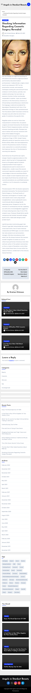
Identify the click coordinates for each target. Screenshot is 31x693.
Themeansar (15, 691)
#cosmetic (6, 35)
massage (12, 579)
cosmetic (15, 567)
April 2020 (5, 531)
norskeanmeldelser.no (21, 579)
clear (19, 564)
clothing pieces (6, 567)
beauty (23, 560)
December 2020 (6, 500)
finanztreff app (6, 573)
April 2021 (4, 484)
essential (19, 570)
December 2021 (6, 469)
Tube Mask (16, 592)
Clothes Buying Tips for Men (10, 424)
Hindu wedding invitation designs (10, 576)
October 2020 (5, 507)
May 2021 (4, 480)
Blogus (23, 688)
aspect (11, 560)
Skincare (4, 380)
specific (23, 589)
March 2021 (5, 488)
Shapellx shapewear (13, 586)
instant (23, 576)
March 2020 (5, 534)
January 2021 (5, 496)
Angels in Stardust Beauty (15, 5)
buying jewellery (7, 564)
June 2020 (5, 523)
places (11, 582)
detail (13, 570)
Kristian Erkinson (11, 33)
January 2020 (6, 542)
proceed (23, 582)
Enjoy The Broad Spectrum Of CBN (11, 409)
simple (17, 589)
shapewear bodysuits (8, 589)
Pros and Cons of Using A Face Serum (12, 428)
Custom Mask (6, 570)
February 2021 (6, 492)
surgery (10, 592)
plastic (17, 582)
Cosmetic (5, 20)
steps (4, 592)
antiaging (5, 560)
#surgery (11, 35)
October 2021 (5, 476)
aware (17, 560)
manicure (5, 579)
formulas (15, 573)
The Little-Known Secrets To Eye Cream (13, 443)
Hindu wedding (23, 573)
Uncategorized (6, 387)
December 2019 (6, 546)
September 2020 (6, 511)
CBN (14, 564)
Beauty (4, 372)
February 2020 (6, 538)
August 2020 (5, 515)
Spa (3, 384)
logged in (11, 360)
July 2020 (4, 519)
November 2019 (6, 550)
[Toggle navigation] (2, 4)
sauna (4, 586)
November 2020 (6, 504)
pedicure (5, 582)
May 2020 (4, 527)
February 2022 (6, 465)
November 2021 (6, 473)
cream (21, 567)
